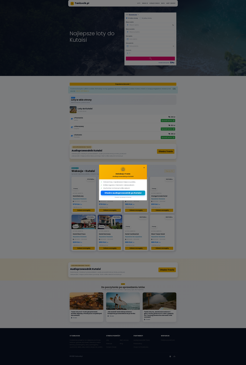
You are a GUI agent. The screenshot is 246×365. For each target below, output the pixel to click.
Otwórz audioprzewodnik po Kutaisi (123, 193)
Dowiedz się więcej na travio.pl (123, 197)
